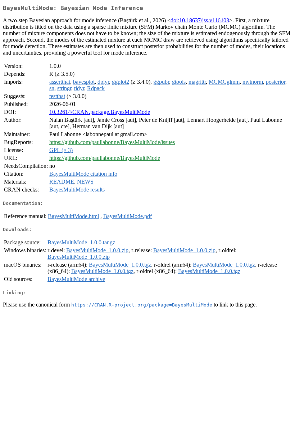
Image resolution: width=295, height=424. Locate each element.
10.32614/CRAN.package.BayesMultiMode (99, 112)
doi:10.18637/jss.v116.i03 (200, 20)
